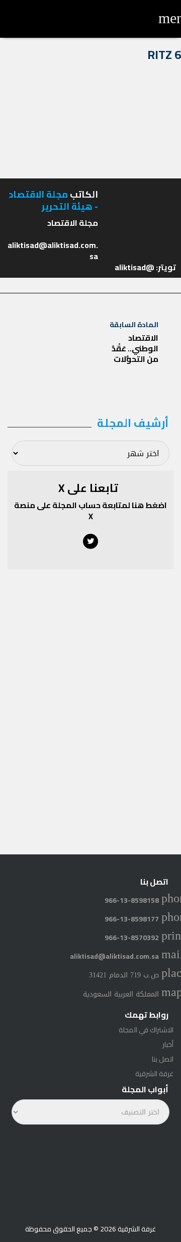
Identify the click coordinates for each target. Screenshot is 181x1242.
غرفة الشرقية (154, 1073)
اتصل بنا (162, 1059)
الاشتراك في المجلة (146, 1029)
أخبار (167, 1044)
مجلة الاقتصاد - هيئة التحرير (53, 200)
